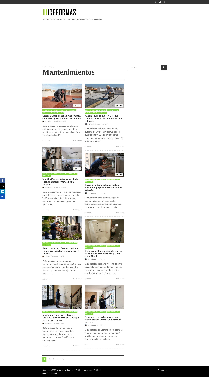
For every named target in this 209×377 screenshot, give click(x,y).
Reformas (60, 112)
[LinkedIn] (2, 191)
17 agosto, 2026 (60, 187)
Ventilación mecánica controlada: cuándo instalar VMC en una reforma (60, 182)
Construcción (70, 110)
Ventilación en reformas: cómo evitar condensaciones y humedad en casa (103, 320)
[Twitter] (160, 2)
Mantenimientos (49, 112)
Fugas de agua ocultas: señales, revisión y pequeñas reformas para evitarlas (104, 188)
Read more (45, 140)
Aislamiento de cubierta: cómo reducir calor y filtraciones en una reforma (103, 118)
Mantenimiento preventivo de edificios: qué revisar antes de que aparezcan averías (60, 318)
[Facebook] (156, 2)
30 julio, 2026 (59, 256)
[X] (2, 186)
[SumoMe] (2, 196)
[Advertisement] (104, 44)
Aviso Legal (69, 370)
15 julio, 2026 (101, 259)
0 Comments (78, 140)
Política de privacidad (84, 370)
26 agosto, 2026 (60, 121)
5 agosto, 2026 (102, 193)
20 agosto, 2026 (102, 124)
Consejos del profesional (53, 110)
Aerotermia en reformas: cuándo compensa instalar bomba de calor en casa (61, 251)
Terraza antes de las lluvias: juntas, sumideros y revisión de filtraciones (61, 117)
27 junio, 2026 (59, 323)
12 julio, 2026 (101, 325)
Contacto (53, 373)
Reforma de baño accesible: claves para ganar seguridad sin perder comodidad (103, 254)
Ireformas (49, 121)
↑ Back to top (162, 370)
